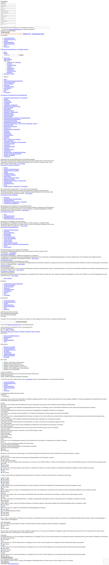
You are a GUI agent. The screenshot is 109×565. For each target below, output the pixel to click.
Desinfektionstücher (9, 200)
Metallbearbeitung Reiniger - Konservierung (15, 180)
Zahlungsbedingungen (9, 354)
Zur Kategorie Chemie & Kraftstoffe (10, 165)
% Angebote (7, 295)
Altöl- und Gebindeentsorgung (11, 335)
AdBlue (6, 172)
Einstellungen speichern (6, 557)
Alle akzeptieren (5, 562)
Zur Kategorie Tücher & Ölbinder (9, 195)
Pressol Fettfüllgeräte (9, 232)
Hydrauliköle (7, 109)
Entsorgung (7, 288)
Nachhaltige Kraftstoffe (10, 175)
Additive (6, 99)
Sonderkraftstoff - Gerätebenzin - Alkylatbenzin (16, 186)
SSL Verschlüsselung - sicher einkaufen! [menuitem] (18, 368)
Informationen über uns (10, 39)
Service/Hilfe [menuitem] (8, 41)
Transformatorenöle (9, 140)
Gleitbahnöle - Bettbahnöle (10, 105)
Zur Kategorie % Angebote (7, 271)
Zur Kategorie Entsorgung (7, 211)
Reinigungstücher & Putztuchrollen (13, 199)
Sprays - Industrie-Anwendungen (12, 139)
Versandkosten (7, 352)
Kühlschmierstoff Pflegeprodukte (12, 119)
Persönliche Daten (11, 65)
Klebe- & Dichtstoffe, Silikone (11, 177)
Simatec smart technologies (10, 242)
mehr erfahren (21, 163)
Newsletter (6, 351)
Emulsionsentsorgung (9, 216)
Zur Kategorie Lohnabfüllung (8, 254)
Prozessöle (6, 130)
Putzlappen (6, 197)
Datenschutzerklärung (9, 43)
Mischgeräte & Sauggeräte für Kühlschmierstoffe (16, 244)
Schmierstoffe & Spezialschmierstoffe (13, 283)
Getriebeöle (7, 103)
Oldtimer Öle (7, 128)
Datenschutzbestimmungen (14, 324)
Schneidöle (6, 136)
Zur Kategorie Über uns (7, 260)
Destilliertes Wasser (9, 173)
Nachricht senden (5, 32)
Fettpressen (6, 231)
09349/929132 (9, 328)
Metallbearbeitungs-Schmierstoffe (12, 122)
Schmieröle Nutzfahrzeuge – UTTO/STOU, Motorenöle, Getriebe (20, 123)
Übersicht (9, 63)
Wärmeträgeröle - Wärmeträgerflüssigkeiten (15, 152)
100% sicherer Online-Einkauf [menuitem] (16, 362)
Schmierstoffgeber (8, 135)
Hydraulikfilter (7, 235)
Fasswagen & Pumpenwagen (11, 230)
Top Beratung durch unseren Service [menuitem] (17, 366)
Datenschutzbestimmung (15, 29)
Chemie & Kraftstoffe (9, 285)
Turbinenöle (7, 145)
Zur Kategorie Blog (6, 265)
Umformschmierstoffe (9, 146)
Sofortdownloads (11, 71)
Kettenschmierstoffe (9, 115)
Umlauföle (6, 148)
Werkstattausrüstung (9, 289)
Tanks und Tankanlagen (10, 238)
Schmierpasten (7, 133)
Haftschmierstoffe (8, 108)
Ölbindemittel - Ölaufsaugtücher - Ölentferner (15, 202)
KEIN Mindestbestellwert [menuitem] (15, 363)
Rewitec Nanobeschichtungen (11, 169)
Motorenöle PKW (8, 125)
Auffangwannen (8, 241)
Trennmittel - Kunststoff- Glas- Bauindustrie (15, 142)
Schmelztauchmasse (9, 183)
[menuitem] (56, 38)
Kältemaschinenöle (8, 113)
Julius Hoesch (7, 176)
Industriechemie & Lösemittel (11, 170)
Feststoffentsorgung (9, 217)
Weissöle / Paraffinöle (9, 155)
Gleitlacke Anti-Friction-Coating (12, 106)
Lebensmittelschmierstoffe (10, 120)
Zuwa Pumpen (7, 247)
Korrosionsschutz (8, 116)
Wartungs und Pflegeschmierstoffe (12, 153)
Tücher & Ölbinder (8, 286)
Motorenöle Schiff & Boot (10, 126)
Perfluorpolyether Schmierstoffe (12, 129)
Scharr (5, 185)
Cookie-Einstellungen (9, 38)
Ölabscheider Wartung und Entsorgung (13, 218)
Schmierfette (7, 132)
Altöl (5, 214)
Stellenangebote (8, 337)
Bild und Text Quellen (9, 347)
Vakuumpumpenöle (9, 149)
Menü (5, 52)
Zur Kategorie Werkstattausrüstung (9, 227)
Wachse (6, 167)
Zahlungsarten (10, 68)
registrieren (18, 62)
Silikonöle (6, 138)
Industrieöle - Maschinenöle (11, 112)
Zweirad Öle (7, 156)
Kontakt (6, 41)
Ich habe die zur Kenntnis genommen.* (18, 29)
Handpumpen (7, 234)
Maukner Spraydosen (9, 179)
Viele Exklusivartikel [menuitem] (13, 369)
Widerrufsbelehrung (9, 42)
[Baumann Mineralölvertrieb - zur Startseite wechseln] (14, 49)
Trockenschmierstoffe (9, 143)
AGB (5, 45)
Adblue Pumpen (8, 240)
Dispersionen (7, 100)
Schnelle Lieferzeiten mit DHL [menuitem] (16, 365)
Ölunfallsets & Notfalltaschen (11, 203)
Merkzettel (9, 72)
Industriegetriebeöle (9, 110)
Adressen (9, 66)
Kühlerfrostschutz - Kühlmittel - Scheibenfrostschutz (17, 118)
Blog (5, 293)
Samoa (5, 245)
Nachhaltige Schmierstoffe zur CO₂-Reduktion (15, 97)
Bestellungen (10, 69)
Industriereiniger (8, 182)
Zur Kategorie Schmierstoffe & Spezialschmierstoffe (14, 95)
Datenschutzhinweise (13, 563)
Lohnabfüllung (7, 291)
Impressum (6, 46)
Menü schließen (8, 59)
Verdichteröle (7, 151)
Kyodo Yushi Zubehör (9, 237)
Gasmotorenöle (7, 102)
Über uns (6, 292)
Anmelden (10, 62)
